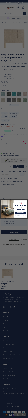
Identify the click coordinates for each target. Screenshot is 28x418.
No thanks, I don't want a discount (20, 215)
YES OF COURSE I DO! (20, 212)
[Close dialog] (26, 201)
